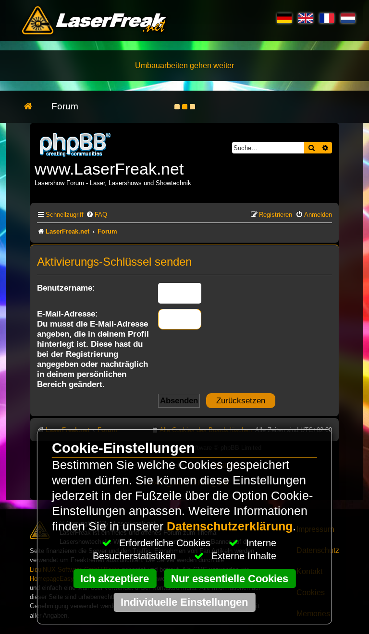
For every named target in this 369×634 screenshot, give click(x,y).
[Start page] (33, 106)
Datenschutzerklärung (230, 526)
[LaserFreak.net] (76, 144)
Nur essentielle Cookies (229, 579)
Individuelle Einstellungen (184, 602)
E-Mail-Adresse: (67, 313)
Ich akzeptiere (114, 579)
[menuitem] (96, 215)
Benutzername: (66, 287)
